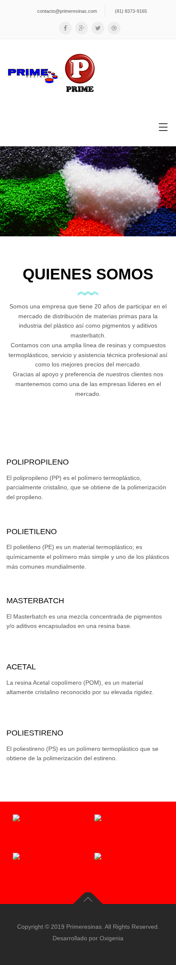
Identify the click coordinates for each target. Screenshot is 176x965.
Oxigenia (111, 938)
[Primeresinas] (51, 73)
